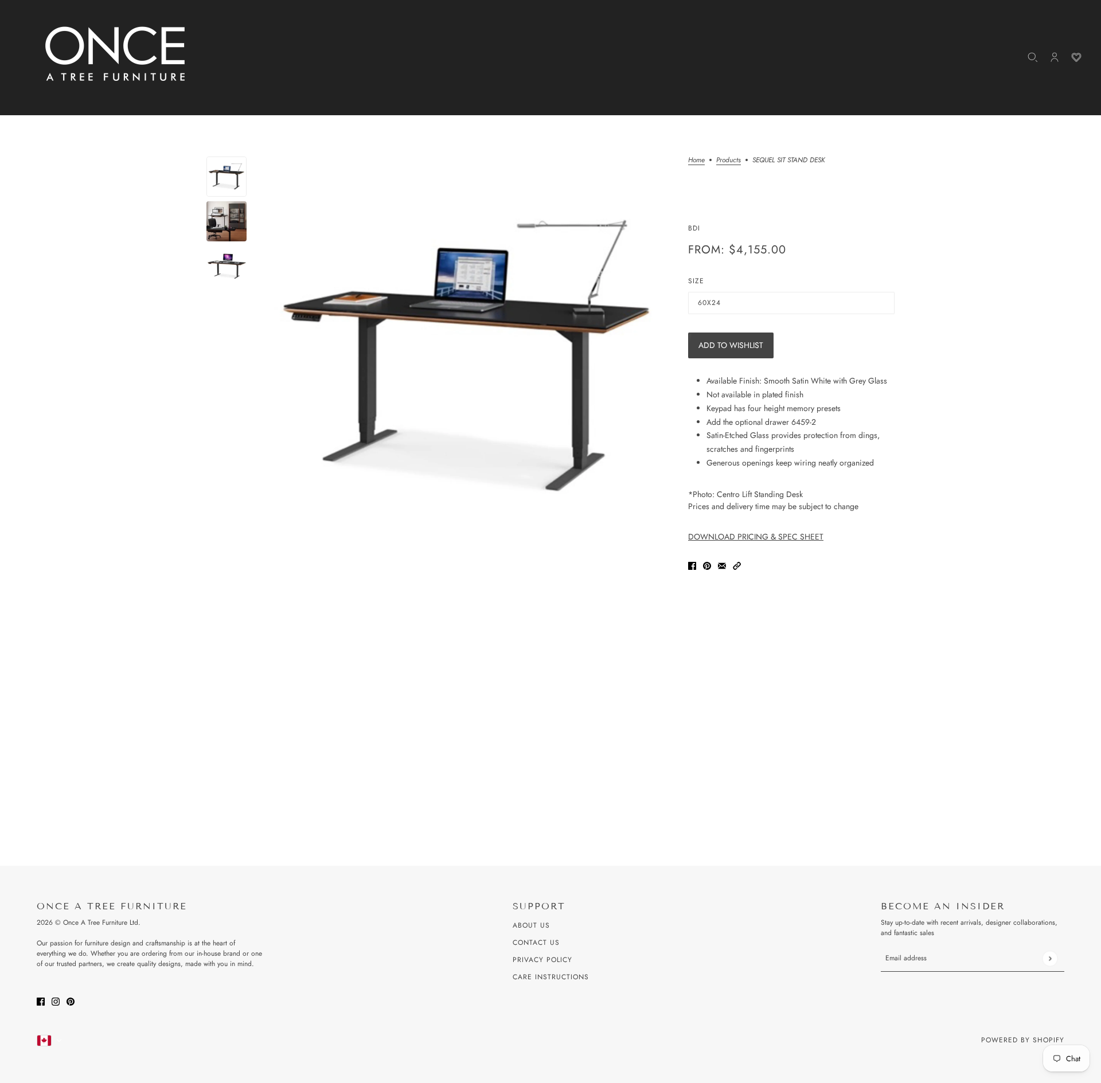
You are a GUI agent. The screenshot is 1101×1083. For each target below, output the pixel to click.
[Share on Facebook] (692, 565)
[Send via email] (722, 565)
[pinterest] (70, 1000)
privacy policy (542, 960)
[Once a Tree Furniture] (116, 54)
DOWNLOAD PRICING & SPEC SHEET (755, 536)
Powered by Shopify (1022, 1040)
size (696, 281)
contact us (536, 942)
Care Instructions (551, 977)
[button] (736, 565)
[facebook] (40, 1000)
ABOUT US (531, 925)
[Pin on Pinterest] (707, 565)
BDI (694, 228)
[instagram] (55, 1000)
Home (696, 161)
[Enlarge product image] (467, 359)
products (728, 161)
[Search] (1032, 57)
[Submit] (1049, 958)
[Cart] (1076, 57)
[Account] (1054, 57)
